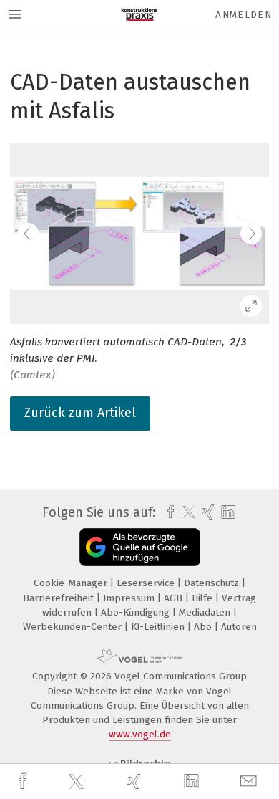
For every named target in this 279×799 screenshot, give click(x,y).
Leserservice (147, 583)
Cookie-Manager (72, 583)
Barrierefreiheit (60, 598)
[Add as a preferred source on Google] (139, 547)
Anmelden (243, 15)
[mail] (250, 781)
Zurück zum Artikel (80, 413)
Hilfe (203, 598)
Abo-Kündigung (136, 612)
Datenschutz (213, 583)
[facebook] (24, 781)
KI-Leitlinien (159, 627)
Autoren (239, 627)
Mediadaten (206, 612)
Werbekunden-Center (73, 627)
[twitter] (78, 782)
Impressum (130, 598)
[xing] (136, 781)
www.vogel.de (140, 734)
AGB (174, 598)
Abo (204, 627)
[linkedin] (193, 781)
